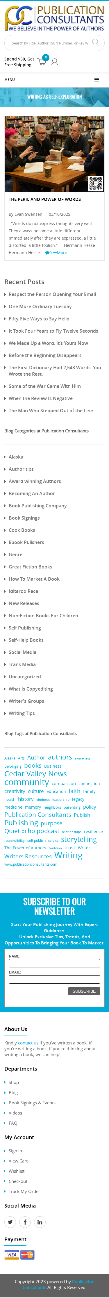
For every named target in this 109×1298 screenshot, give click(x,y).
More (62, 252)
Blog (13, 1092)
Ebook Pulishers (26, 542)
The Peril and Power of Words (45, 199)
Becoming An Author (32, 493)
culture (36, 791)
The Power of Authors (25, 848)
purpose (51, 823)
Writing (68, 855)
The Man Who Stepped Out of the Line (51, 410)
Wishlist (16, 1171)
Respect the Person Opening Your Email (52, 294)
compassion (64, 783)
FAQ (13, 1123)
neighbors (52, 807)
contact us (28, 1043)
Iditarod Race (23, 591)
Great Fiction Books (30, 567)
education (56, 791)
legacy (78, 799)
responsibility (14, 840)
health (9, 799)
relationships (71, 832)
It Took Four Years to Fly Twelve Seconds (53, 331)
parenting (72, 807)
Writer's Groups (26, 701)
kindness (43, 799)
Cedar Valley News (35, 773)
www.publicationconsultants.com (30, 864)
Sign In (15, 1150)
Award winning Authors (35, 481)
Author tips (21, 469)
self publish (36, 840)
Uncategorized (25, 676)
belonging (13, 766)
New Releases (24, 603)
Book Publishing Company (38, 505)
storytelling (79, 839)
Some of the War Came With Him (45, 386)
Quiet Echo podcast (31, 831)
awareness (82, 758)
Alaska (16, 457)
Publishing (21, 822)
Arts (21, 758)
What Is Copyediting (31, 689)
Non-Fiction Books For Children (43, 615)
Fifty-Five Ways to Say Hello (39, 318)
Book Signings (24, 518)
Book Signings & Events (32, 1103)
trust (70, 847)
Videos (15, 1113)
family (89, 791)
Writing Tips (22, 713)
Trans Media (22, 664)
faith (75, 790)
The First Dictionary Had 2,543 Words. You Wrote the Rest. (55, 370)
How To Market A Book (34, 579)
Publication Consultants (37, 814)
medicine (13, 807)
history (26, 799)
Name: (15, 956)
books (33, 765)
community (26, 782)
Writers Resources (28, 856)
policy (89, 806)
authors (60, 757)
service (53, 840)
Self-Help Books (26, 640)
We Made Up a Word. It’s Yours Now (48, 343)
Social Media (22, 652)
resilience (93, 831)
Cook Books (22, 530)
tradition (55, 848)
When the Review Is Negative (41, 398)
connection (89, 783)
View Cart (18, 1161)
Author (36, 757)
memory (33, 807)
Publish (82, 815)
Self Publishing (25, 628)
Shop (14, 1082)
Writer (84, 848)
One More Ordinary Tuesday (40, 306)
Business (53, 766)
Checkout (18, 1181)
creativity (14, 791)
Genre (15, 554)
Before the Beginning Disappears (45, 355)
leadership (60, 799)
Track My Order (24, 1191)
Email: (15, 972)
